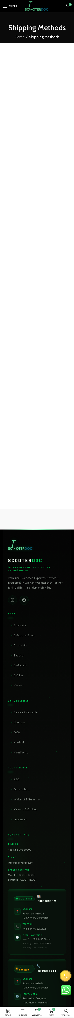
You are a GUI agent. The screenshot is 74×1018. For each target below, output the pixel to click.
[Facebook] (24, 599)
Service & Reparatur (26, 712)
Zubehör (19, 655)
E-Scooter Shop (24, 635)
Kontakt (19, 742)
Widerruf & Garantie (26, 799)
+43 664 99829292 (19, 849)
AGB (17, 779)
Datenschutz (22, 789)
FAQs (17, 732)
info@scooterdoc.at (20, 862)
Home (19, 37)
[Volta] (54, 519)
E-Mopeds (20, 665)
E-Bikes (18, 675)
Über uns (19, 722)
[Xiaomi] (20, 519)
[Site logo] (37, 5)
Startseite (20, 625)
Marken (18, 685)
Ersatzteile (20, 645)
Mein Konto (21, 752)
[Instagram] (12, 599)
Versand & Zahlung (25, 809)
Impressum (20, 819)
